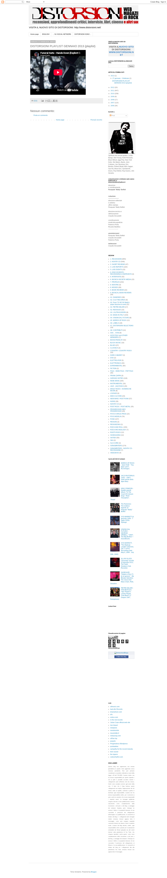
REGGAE (113, 422)
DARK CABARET (116, 355)
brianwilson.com (116, 712)
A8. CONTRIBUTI (116, 330)
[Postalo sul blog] (49, 100)
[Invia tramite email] (46, 100)
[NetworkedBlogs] (121, 653)
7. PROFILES (115, 282)
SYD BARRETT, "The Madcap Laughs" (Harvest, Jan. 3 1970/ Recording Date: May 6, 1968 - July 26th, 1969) (122, 548)
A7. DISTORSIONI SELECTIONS (121, 326)
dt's (111, 714)
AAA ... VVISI (114, 333)
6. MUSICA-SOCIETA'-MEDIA (120, 279)
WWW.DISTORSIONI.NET (121, 53)
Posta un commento (41, 115)
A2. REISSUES (115, 310)
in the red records (116, 720)
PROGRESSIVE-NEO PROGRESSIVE (118, 410)
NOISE (112, 401)
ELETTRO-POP (115, 360)
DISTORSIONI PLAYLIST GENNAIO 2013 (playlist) (122, 82)
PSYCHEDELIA (115, 416)
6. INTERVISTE (115, 277)
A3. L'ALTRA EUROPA (118, 312)
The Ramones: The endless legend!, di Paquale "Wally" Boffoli (126, 507)
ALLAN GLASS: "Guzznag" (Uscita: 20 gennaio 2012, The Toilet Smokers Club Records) (127, 563)
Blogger (93, 872)
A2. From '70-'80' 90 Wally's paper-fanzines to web (120, 303)
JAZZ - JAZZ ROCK (117, 386)
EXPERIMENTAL (116, 366)
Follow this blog (121, 656)
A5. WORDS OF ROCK (118, 320)
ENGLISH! (45, 34)
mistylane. (113, 728)
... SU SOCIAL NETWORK (62, 34)
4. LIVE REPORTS (116, 267)
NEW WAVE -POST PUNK (119, 399)
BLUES (112, 345)
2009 (113, 96)
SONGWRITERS (116, 446)
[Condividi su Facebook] (54, 100)
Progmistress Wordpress (119, 744)
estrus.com (114, 717)
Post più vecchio (96, 120)
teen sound (114, 752)
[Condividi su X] (51, 100)
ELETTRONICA (115, 363)
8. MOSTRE (114, 285)
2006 (113, 106)
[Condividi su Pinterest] (56, 100)
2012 (113, 87)
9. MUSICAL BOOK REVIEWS (120, 293)
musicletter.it (114, 733)
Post (113, 115)
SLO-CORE (114, 443)
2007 (113, 103)
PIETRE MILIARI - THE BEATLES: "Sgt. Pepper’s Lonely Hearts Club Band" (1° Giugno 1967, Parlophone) (121, 593)
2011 (113, 90)
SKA (111, 440)
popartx (113, 741)
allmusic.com (115, 707)
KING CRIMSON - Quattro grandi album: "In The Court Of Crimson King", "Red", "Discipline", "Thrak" (121, 494)
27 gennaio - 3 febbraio (120, 78)
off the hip (113, 738)
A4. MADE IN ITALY (117, 315)
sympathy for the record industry (121, 749)
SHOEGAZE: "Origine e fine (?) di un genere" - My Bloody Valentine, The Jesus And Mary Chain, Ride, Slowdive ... (122, 578)
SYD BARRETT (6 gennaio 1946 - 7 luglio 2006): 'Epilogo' (127, 519)
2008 (113, 100)
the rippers (114, 754)
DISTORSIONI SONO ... (82, 34)
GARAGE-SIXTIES (116, 378)
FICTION (113, 368)
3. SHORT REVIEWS (117, 264)
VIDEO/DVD (114, 453)
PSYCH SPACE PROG (118, 414)
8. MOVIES (114, 287)
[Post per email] (42, 100)
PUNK (112, 419)
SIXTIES (113, 438)
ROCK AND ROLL (116, 427)
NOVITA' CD (114, 404)
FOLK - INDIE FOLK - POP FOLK (121, 371)
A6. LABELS (114, 323)
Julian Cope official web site (120, 722)
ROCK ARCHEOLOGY (118, 430)
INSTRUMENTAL (116, 383)
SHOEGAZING (115, 435)
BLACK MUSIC (115, 343)
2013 (113, 76)
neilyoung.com (115, 736)
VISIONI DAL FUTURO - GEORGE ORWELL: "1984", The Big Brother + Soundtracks (127, 534)
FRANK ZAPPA (115, 376)
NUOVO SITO (126, 46)
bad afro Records (116, 709)
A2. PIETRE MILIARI (117, 307)
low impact (114, 725)
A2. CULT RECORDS (117, 300)
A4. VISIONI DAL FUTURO (119, 318)
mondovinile (114, 730)
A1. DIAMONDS (115, 297)
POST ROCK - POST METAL (120, 407)
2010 (113, 93)
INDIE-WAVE (114, 381)
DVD (112, 358)
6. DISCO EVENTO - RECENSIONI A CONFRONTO (121, 273)
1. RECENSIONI (116, 259)
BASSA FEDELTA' (116, 340)
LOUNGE (113, 393)
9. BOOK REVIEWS (117, 290)
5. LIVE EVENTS (116, 269)
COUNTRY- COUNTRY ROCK (121, 351)
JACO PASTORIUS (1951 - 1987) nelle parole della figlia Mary (127, 478)
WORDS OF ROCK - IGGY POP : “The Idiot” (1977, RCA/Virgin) (127, 466)
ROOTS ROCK (115, 432)
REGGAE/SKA (115, 424)
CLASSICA (114, 348)
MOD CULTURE (116, 396)
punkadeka (114, 746)
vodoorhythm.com (116, 757)
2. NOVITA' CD (115, 262)
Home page (34, 34)
